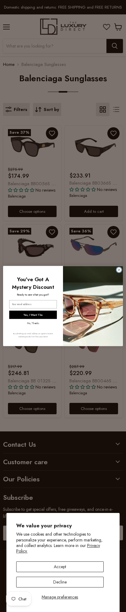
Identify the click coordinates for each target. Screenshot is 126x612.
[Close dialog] (119, 270)
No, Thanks (33, 323)
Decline (60, 582)
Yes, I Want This (33, 315)
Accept (60, 567)
